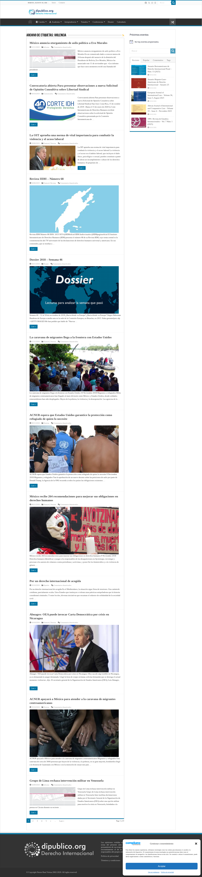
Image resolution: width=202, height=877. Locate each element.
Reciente (135, 60)
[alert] (153, 42)
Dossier (111, 22)
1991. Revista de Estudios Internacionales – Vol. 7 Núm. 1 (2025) (160, 121)
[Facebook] (145, 3)
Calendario (121, 22)
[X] (149, 3)
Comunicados (48, 94)
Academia (56, 22)
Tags (169, 60)
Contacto (62, 3)
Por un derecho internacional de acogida (55, 581)
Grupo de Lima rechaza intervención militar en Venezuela (67, 780)
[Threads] (155, 3)
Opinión (46, 585)
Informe (46, 47)
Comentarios (158, 60)
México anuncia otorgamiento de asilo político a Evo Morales (68, 42)
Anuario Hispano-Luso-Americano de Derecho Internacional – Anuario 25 (158, 82)
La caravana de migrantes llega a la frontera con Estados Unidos (71, 337)
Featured (47, 143)
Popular (146, 60)
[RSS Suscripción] (123, 35)
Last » (61, 821)
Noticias (53, 143)
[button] (196, 843)
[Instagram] (152, 3)
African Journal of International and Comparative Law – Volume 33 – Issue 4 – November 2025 (160, 108)
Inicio (54, 3)
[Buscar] (173, 2)
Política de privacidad (167, 872)
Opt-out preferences (153, 872)
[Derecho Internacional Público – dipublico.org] (43, 11)
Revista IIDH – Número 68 (47, 178)
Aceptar (161, 866)
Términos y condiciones (110, 860)
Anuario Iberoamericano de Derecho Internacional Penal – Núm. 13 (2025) (160, 69)
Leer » (33, 75)
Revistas (53, 183)
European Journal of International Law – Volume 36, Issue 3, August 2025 (160, 95)
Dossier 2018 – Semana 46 (46, 259)
